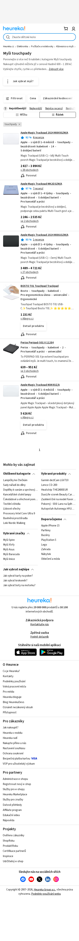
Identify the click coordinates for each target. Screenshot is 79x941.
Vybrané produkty (54, 474)
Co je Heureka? (11, 671)
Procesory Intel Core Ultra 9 (19, 513)
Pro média (8, 692)
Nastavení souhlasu (14, 748)
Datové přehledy (12, 805)
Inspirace (8, 856)
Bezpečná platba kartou (16, 759)
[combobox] (39, 37)
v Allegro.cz (27, 319)
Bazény (45, 535)
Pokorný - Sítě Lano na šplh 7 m (58, 504)
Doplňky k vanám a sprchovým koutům (20, 490)
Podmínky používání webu (46, 894)
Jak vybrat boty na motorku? (19, 585)
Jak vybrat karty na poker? (18, 576)
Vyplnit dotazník (39, 637)
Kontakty (8, 676)
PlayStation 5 (48, 540)
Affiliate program (12, 810)
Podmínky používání (14, 681)
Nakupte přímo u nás (14, 743)
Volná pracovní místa (14, 687)
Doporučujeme (51, 519)
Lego (44, 544)
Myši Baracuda (11, 554)
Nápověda (8, 820)
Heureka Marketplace (15, 794)
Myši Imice (9, 559)
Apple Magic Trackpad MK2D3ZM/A (41, 184)
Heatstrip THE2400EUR (54, 490)
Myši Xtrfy (9, 544)
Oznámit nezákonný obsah (18, 707)
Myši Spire (9, 540)
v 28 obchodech (29, 170)
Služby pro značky (13, 800)
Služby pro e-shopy (14, 789)
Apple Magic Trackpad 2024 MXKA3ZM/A (44, 235)
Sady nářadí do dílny (14, 485)
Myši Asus (9, 549)
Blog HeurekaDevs (13, 702)
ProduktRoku (10, 846)
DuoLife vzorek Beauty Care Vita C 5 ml (58, 494)
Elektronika (22, 46)
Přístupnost (10, 712)
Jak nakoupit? (10, 728)
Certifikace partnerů (14, 851)
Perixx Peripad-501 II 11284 (37, 343)
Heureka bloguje (12, 697)
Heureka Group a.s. (44, 890)
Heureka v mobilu (12, 733)
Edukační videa (11, 815)
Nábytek (46, 554)
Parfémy (46, 530)
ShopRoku (9, 841)
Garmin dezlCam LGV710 (54, 480)
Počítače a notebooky (42, 46)
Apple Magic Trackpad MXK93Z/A (40, 385)
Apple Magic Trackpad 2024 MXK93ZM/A (44, 133)
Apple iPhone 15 (50, 526)
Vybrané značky (14, 533)
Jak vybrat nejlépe (16, 569)
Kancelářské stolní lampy (17, 494)
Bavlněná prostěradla (15, 518)
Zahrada (46, 549)
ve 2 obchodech (30, 221)
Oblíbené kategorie (16, 474)
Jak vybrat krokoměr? (15, 580)
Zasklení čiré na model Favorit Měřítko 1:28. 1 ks (58, 499)
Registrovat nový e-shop (17, 784)
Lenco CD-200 (49, 485)
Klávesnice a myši (64, 46)
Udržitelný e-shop (13, 861)
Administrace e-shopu (15, 779)
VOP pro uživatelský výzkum (19, 764)
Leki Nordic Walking (14, 523)
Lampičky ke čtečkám (15, 480)
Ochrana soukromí (13, 753)
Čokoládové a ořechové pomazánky (20, 499)
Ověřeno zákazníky (13, 835)
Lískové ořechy (11, 509)
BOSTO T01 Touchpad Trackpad (40, 286)
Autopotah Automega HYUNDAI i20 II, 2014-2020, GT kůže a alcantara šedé (58, 509)
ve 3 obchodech (30, 371)
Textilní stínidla (11, 504)
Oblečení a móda (50, 559)
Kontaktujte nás (39, 624)
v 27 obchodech (29, 272)
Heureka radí (10, 738)
